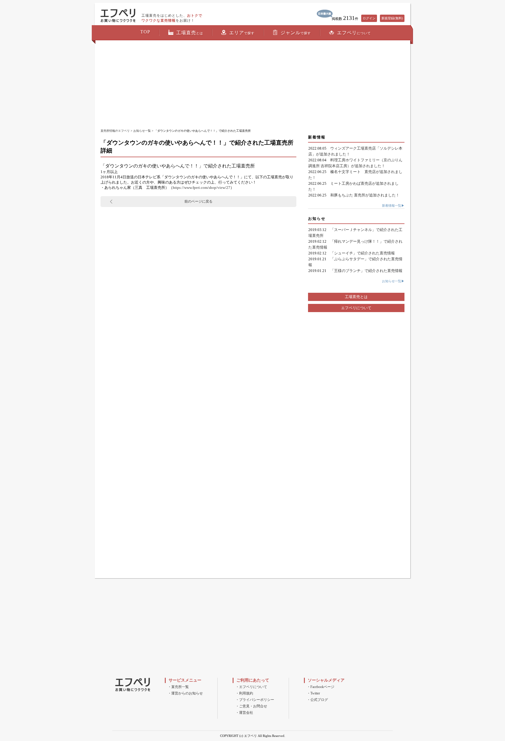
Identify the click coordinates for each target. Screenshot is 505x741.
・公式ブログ (317, 700)
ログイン (369, 18)
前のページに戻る (198, 201)
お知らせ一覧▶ (393, 281)
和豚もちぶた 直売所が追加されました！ (364, 195)
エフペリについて (356, 308)
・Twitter (313, 693)
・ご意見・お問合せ (251, 706)
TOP (145, 31)
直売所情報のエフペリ (115, 130)
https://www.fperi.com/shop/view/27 (201, 187)
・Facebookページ (320, 687)
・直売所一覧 (178, 687)
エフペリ (354, 32)
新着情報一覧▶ (393, 205)
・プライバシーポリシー (255, 700)
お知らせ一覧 (142, 130)
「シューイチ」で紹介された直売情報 (362, 253)
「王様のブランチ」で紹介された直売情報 (366, 270)
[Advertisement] (252, 85)
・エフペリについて (251, 687)
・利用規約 (244, 693)
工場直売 (189, 32)
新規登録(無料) (392, 18)
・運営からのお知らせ (185, 693)
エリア (242, 32)
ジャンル (296, 32)
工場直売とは (356, 297)
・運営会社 (244, 713)
